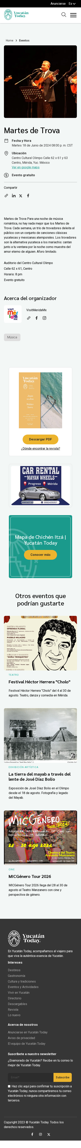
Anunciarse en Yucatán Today (28, 1032)
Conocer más (40, 555)
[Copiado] (6, 197)
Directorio (14, 998)
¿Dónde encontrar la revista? (40, 448)
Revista (13, 1009)
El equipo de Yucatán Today (26, 1044)
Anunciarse (58, 3)
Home (10, 40)
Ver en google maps (26, 167)
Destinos (14, 970)
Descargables (17, 1004)
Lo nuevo (14, 1015)
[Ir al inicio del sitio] (16, 19)
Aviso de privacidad (21, 1038)
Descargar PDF (40, 439)
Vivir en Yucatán (18, 992)
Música (12, 337)
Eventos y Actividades (23, 987)
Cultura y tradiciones (22, 981)
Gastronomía (16, 976)
